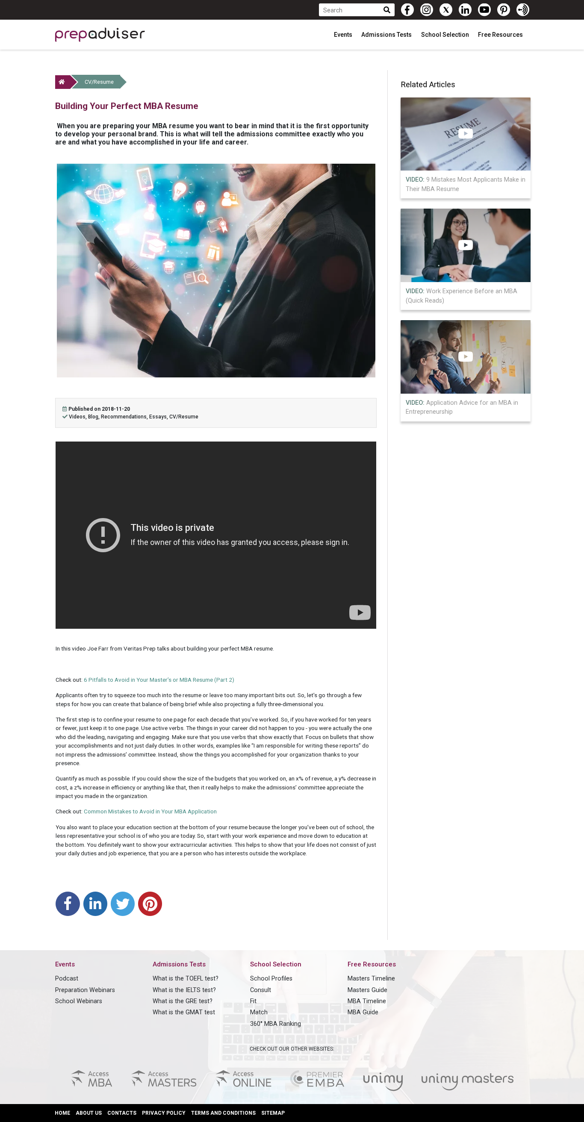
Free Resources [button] (501, 34)
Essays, (159, 417)
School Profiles (271, 978)
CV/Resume (99, 82)
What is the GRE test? (182, 1001)
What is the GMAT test (184, 1012)
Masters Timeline (371, 978)
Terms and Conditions (223, 1113)
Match (259, 1012)
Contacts (121, 1113)
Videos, (78, 417)
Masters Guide (367, 990)
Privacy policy (164, 1113)
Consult (260, 990)
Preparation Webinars (85, 990)
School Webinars (78, 1001)
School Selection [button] (445, 34)
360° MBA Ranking (275, 1024)
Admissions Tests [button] (387, 34)
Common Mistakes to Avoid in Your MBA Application (150, 811)
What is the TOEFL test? (185, 978)
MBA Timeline (367, 1001)
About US (89, 1113)
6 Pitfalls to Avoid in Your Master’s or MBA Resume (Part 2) (159, 679)
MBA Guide (363, 1012)
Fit (253, 1001)
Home (62, 1113)
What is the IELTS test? (184, 990)
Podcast (66, 978)
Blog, (94, 417)
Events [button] (344, 34)
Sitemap (273, 1113)
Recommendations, (125, 417)
